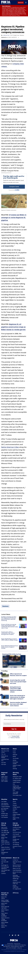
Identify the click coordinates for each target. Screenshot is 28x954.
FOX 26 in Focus (17, 832)
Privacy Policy (15, 736)
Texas (14, 752)
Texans (14, 803)
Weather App (4, 813)
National (15, 754)
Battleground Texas (4, 853)
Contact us (15, 860)
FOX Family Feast (17, 795)
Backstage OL (4, 865)
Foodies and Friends (16, 840)
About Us (16, 858)
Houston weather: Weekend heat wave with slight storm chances (18, 704)
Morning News (16, 773)
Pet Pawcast (16, 842)
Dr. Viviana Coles (17, 778)
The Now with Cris (4, 862)
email (18, 935)
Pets (14, 784)
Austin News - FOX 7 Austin (4, 780)
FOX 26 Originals (16, 824)
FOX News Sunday (15, 762)
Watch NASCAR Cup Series (5, 907)
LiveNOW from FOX (5, 760)
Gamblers (15, 812)
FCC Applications (17, 889)
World (14, 756)
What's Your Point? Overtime (5, 841)
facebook (9, 935)
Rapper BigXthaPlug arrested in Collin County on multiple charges (9, 639)
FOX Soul (3, 764)
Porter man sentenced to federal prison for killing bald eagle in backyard (17, 697)
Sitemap (15, 768)
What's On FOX (16, 868)
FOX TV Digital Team (14, 35)
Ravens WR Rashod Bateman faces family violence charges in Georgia (9, 647)
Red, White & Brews (16, 829)
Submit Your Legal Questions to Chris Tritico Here (17, 788)
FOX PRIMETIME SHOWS (5, 870)
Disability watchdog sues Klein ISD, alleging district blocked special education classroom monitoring (8, 618)
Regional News (4, 773)
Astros (14, 801)
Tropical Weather (5, 806)
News (15, 749)
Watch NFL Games (4, 897)
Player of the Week (16, 818)
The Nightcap (4, 830)
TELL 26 (3, 754)
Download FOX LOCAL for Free (11, 654)
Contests (3, 873)
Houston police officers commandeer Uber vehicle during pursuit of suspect (7, 633)
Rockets (15, 805)
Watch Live (20, 2)
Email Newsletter (17, 870)
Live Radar (4, 801)
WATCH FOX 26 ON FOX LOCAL (17, 865)
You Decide (16, 758)
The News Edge (5, 832)
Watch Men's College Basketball (4, 914)
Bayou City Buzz (5, 847)
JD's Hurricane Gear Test (4, 809)
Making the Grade (17, 776)
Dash (14, 811)
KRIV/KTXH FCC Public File (17, 883)
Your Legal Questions (15, 792)
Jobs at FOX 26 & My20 (17, 872)
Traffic (3, 811)
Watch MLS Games (4, 926)
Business (22, 35)
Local (14, 751)
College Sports (16, 807)
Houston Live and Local (5, 849)
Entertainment (6, 858)
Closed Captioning (15, 886)
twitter (12, 935)
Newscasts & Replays (4, 756)
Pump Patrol (4, 815)
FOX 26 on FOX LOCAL (5, 751)
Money (14, 760)
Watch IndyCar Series (5, 910)
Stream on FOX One (5, 894)
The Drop (3, 860)
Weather (4, 799)
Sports (15, 799)
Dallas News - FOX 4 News (4, 777)
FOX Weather (4, 817)
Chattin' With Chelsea (4, 834)
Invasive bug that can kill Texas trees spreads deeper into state (18, 681)
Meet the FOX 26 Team (17, 862)
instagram (15, 935)
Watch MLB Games (4, 904)
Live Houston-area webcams (5, 804)
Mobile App (15, 878)
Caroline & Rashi (17, 827)
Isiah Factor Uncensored (4, 827)
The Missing (16, 844)
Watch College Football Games (5, 900)
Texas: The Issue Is (5, 844)
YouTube (3, 762)
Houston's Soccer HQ (17, 847)
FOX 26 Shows (3, 824)
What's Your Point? (4, 838)
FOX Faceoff (16, 834)
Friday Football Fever (16, 815)
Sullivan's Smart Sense (17, 766)
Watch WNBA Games (4, 923)
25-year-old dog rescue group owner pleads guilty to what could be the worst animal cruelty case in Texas (9, 626)
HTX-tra (15, 893)
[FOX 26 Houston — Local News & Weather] (5, 2)
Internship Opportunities (16, 876)
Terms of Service (15, 737)
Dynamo (15, 809)
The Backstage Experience (5, 867)
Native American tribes (10, 447)
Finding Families (17, 780)
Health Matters (16, 782)
